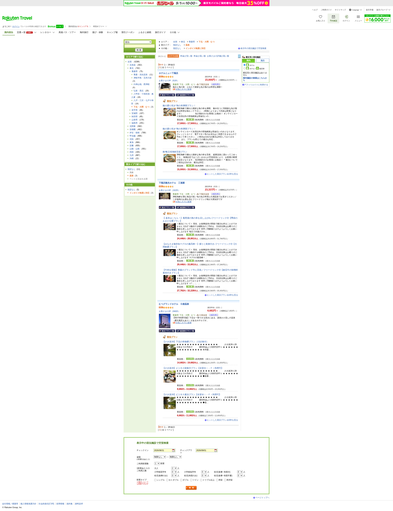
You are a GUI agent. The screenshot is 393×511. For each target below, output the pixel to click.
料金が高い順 (200, 56)
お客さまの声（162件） (169, 190)
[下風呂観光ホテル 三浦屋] (214, 194)
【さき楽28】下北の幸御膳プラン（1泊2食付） (185, 341)
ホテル (252, 65)
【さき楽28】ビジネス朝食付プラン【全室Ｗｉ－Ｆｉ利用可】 (193, 368)
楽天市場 (369, 10)
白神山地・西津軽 (142, 84)
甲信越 (133, 136)
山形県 (135, 120)
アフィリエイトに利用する (256, 85)
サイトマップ (340, 10)
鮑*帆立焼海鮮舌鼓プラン (175, 152)
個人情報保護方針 (28, 504)
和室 (221, 480)
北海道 (133, 65)
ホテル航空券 (257, 69)
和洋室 (230, 480)
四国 (132, 152)
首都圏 (133, 129)
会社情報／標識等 (10, 504)
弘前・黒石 (139, 91)
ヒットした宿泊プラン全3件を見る (222, 174)
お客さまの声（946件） (169, 311)
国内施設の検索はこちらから (255, 79)
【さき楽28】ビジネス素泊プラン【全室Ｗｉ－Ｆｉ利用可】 (192, 394)
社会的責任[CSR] (46, 504)
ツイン (196, 480)
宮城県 (135, 113)
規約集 (70, 504)
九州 (132, 155)
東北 (183, 42)
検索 (191, 488)
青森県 (192, 42)
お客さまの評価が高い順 (218, 56)
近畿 (132, 145)
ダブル (186, 480)
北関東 (133, 126)
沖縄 (132, 158)
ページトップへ (262, 497)
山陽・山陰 (135, 149)
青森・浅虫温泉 (141, 74)
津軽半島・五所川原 (143, 78)
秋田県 (135, 116)
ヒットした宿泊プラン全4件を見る (222, 295)
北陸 (132, 139)
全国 (175, 42)
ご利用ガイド (326, 10)
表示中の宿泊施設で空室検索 (253, 48)
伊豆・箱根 (135, 132)
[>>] (239, 56)
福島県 (135, 123)
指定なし (177, 45)
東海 (132, 142)
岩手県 (135, 110)
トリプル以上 (209, 480)
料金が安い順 (186, 56)
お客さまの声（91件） (169, 80)
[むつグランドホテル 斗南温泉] (212, 315)
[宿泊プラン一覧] (167, 95)
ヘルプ (315, 10)
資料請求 (79, 504)
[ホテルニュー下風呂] (214, 85)
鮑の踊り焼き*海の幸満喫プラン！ (179, 105)
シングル (161, 480)
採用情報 (60, 504)
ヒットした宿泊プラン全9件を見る (222, 420)
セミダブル (174, 480)
